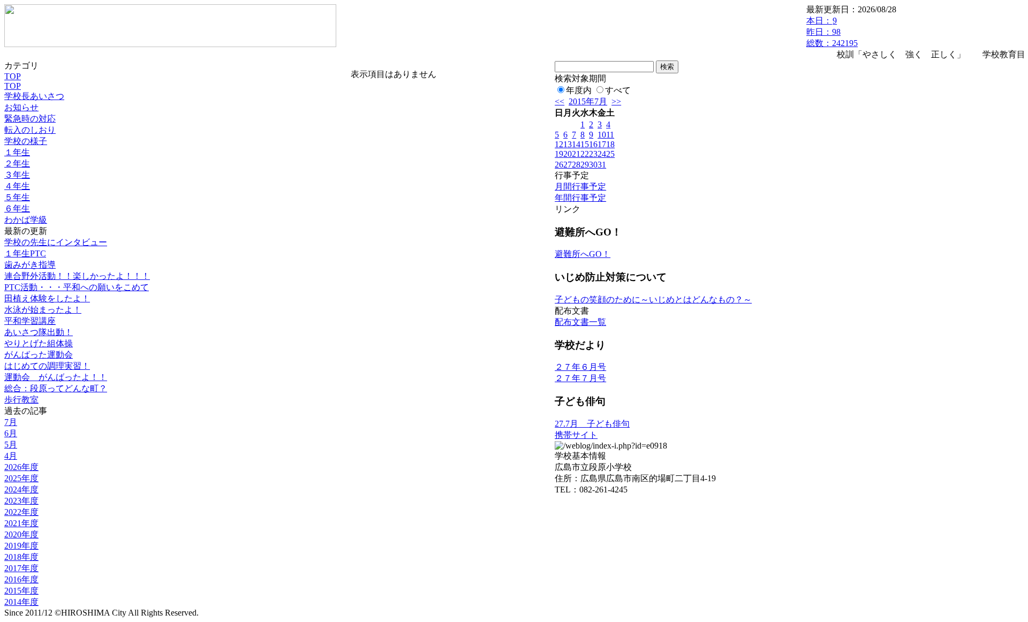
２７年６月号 (580, 366)
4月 (10, 455)
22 (584, 153)
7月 (10, 422)
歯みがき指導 (30, 264)
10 (602, 134)
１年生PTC (25, 253)
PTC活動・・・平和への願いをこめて (76, 287)
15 (584, 144)
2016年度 (21, 579)
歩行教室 (21, 399)
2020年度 (21, 534)
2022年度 (21, 512)
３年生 (17, 174)
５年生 (17, 197)
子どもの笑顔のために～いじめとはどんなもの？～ (653, 299)
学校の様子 (25, 141)
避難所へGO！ (582, 254)
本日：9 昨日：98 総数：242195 (832, 32)
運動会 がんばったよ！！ (55, 377)
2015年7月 (588, 101)
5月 (10, 444)
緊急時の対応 (30, 118)
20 (567, 153)
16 (593, 144)
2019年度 (21, 545)
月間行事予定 (580, 186)
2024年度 (21, 489)
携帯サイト (576, 434)
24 (602, 153)
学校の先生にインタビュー (55, 242)
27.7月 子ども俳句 (592, 423)
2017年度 (21, 568)
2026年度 (21, 467)
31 (602, 164)
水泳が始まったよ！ (42, 309)
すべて (618, 90)
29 (584, 164)
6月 (10, 433)
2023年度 (21, 500)
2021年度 (21, 523)
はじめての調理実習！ (47, 365)
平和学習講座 (30, 320)
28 (576, 164)
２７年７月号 (580, 378)
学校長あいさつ (34, 96)
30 (593, 164)
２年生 (17, 163)
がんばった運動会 (38, 354)
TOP (12, 76)
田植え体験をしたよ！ (47, 298)
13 (567, 144)
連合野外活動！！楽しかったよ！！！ (77, 275)
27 (567, 164)
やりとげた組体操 (38, 343)
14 (576, 144)
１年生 (17, 152)
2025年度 (21, 478)
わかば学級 (25, 219)
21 (576, 153)
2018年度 (21, 557)
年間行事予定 (580, 197)
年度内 (579, 90)
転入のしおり (30, 129)
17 (602, 144)
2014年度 (21, 601)
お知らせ (21, 107)
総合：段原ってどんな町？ (55, 388)
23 (593, 153)
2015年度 (21, 590)
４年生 (17, 186)
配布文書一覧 (580, 322)
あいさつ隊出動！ (38, 332)
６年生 (17, 208)
